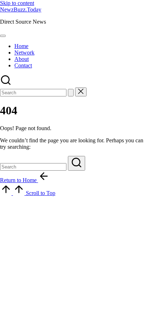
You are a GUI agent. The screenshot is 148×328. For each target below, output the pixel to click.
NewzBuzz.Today (20, 9)
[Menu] (3, 36)
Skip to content (17, 3)
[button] (71, 92)
